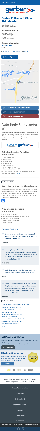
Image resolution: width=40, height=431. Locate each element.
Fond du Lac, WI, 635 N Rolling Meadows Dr (12, 319)
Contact (31, 382)
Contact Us (6, 51)
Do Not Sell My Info (20, 420)
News (18, 379)
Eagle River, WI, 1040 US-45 (8, 312)
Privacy (34, 379)
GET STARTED (8, 347)
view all (3, 326)
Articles (23, 379)
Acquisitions (15, 382)
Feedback (26, 51)
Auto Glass (20, 393)
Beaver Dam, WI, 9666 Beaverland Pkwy (11, 310)
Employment (20, 416)
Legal (8, 382)
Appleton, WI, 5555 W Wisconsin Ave (11, 307)
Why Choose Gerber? (20, 404)
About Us (12, 379)
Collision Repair (20, 399)
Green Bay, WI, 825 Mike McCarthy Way (11, 321)
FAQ (28, 379)
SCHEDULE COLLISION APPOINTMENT (19, 108)
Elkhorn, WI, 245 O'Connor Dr (9, 316)
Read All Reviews (7, 182)
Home (6, 379)
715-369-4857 (20, 173)
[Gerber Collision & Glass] (20, 9)
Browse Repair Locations (20, 388)
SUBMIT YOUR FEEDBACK (15, 116)
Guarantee (24, 382)
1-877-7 (8, 2)
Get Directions (16, 51)
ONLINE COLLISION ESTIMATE (16, 112)
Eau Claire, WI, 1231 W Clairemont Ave (11, 314)
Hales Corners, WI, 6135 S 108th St (10, 323)
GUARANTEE (7, 364)
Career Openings (11, 57)
